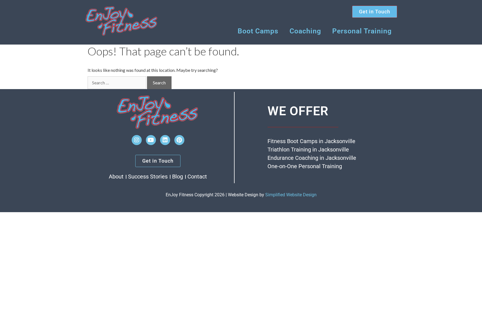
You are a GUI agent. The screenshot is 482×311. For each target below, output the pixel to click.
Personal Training (362, 31)
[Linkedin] (165, 140)
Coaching (305, 31)
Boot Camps (258, 31)
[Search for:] (117, 82)
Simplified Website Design (291, 194)
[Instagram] (137, 140)
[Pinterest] (179, 140)
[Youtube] (151, 140)
